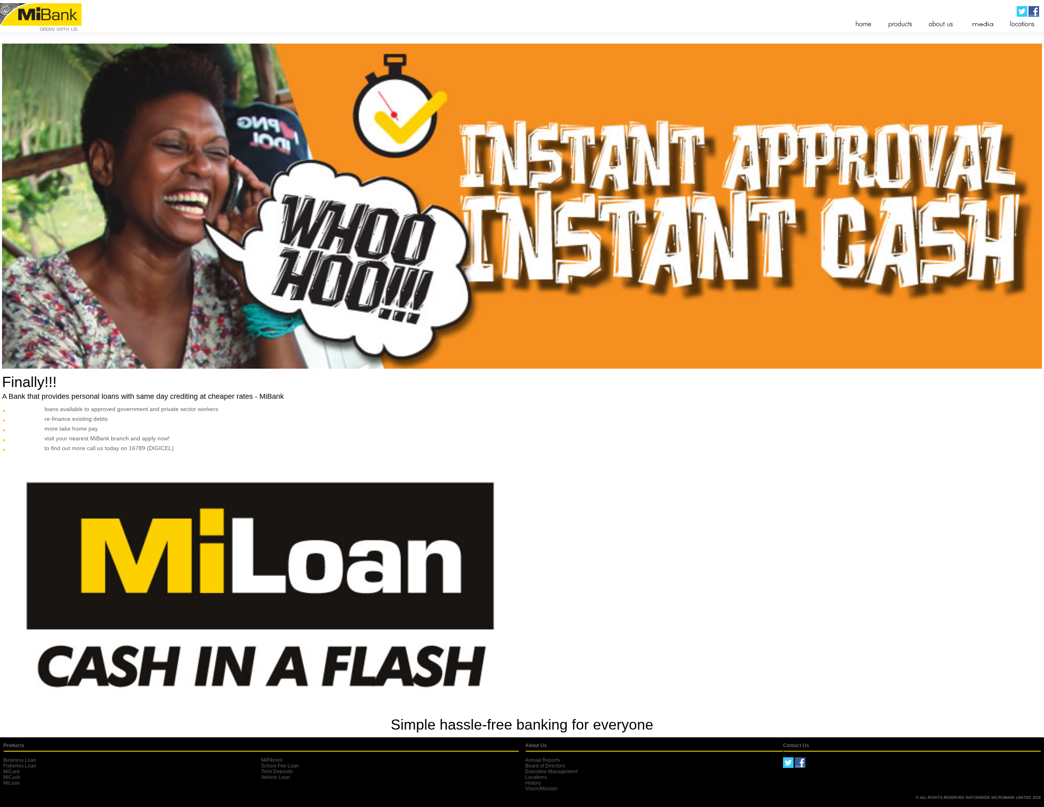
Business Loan (19, 760)
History (533, 783)
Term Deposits (277, 771)
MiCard (11, 771)
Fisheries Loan (19, 766)
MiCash (11, 777)
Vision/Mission (541, 789)
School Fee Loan (280, 766)
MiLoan (11, 783)
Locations (536, 777)
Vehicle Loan (275, 777)
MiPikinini (272, 760)
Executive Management (551, 771)
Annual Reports (542, 760)
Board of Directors (545, 766)
